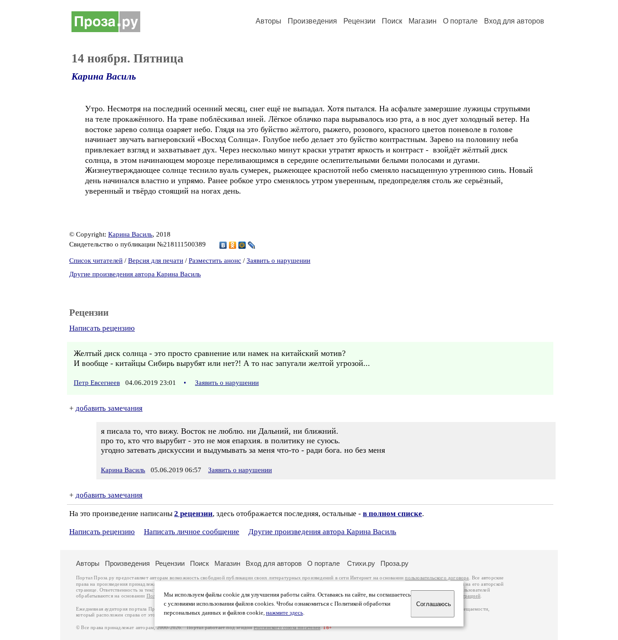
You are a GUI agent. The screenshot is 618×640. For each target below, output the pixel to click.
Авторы (268, 21)
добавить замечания (109, 408)
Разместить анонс (215, 260)
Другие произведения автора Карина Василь (135, 274)
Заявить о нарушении (278, 260)
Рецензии (359, 21)
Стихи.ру (361, 563)
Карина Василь (103, 76)
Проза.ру (394, 563)
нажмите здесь (284, 613)
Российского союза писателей (287, 627)
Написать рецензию (102, 328)
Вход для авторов (514, 21)
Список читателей (96, 260)
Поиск (392, 21)
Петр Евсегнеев (97, 382)
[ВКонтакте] (223, 245)
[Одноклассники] (233, 245)
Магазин (423, 21)
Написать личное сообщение (191, 531)
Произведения (312, 21)
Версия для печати (155, 260)
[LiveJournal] (252, 245)
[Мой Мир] (242, 245)
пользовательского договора (437, 577)
